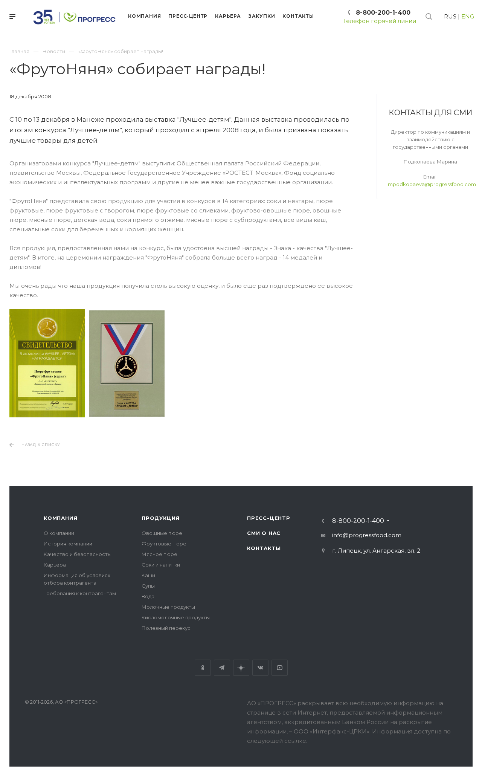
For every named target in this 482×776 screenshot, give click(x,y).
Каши (148, 575)
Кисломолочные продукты (176, 617)
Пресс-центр (268, 518)
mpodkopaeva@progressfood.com (432, 184)
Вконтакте (260, 668)
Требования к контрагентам (80, 593)
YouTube (280, 668)
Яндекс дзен (241, 668)
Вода (148, 596)
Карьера (55, 565)
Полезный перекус (166, 628)
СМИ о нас (264, 533)
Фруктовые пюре (164, 544)
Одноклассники (203, 668)
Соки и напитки (161, 565)
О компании (59, 533)
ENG (467, 16)
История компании (68, 544)
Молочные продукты (168, 607)
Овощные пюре (162, 533)
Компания (60, 518)
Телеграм (222, 668)
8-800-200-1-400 (383, 12)
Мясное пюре (159, 554)
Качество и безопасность (77, 554)
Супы (148, 586)
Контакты (264, 548)
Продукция (161, 518)
